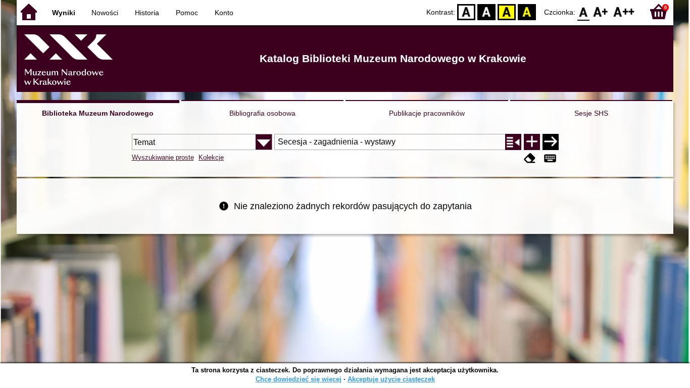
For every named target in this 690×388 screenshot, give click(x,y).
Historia (147, 13)
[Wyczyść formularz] (530, 158)
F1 (601, 11)
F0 (583, 11)
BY (526, 11)
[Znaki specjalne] (550, 158)
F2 (624, 11)
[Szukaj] (551, 142)
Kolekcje (211, 157)
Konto (224, 13)
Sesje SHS (591, 113)
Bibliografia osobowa (262, 113)
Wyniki (63, 13)
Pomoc (187, 13)
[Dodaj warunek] (532, 142)
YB (506, 11)
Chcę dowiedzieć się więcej (298, 379)
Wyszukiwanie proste (163, 157)
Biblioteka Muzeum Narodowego (98, 113)
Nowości (104, 13)
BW (486, 11)
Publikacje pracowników (427, 113)
